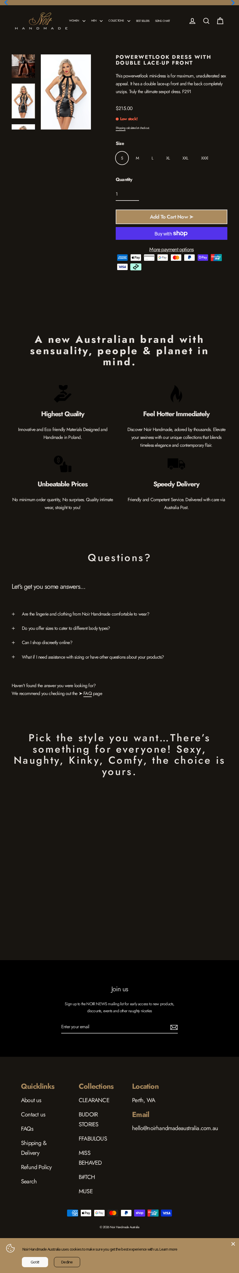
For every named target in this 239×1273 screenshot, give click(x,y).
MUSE (86, 1191)
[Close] (233, 1244)
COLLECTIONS (116, 21)
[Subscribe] (173, 1026)
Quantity (124, 179)
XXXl (204, 158)
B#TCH (87, 1177)
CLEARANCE (94, 1100)
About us (31, 1100)
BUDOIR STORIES (88, 1119)
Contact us (33, 1114)
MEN (94, 21)
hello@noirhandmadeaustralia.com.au (175, 1128)
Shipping (121, 128)
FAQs (27, 1129)
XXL (185, 158)
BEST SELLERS (142, 21)
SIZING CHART (162, 21)
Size (120, 143)
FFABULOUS (93, 1138)
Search (29, 1181)
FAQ (87, 693)
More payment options (171, 249)
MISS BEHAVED (90, 1158)
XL (168, 158)
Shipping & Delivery (34, 1148)
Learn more (168, 1249)
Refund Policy (36, 1167)
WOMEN (74, 21)
